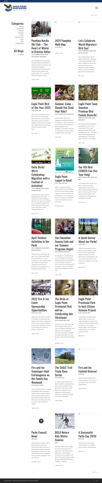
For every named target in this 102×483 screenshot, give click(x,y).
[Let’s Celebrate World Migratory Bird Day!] (88, 29)
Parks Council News (39, 434)
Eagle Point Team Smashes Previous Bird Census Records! (87, 109)
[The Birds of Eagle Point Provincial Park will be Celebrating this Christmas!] (65, 287)
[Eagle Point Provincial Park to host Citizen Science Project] (88, 287)
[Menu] (96, 7)
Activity (33, 54)
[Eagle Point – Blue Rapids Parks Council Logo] (15, 7)
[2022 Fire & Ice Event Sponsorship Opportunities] (41, 287)
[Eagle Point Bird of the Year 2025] (41, 92)
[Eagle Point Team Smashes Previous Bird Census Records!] (88, 92)
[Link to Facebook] (4, 1)
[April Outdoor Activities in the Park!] (41, 226)
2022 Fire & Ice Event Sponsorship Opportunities (40, 304)
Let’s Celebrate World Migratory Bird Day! (87, 44)
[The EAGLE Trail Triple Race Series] (65, 356)
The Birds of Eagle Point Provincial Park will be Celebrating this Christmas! (64, 308)
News (36, 56)
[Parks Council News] (41, 421)
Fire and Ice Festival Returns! (87, 369)
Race (38, 56)
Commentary (38, 54)
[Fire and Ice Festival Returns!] (88, 356)
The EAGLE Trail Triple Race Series (63, 371)
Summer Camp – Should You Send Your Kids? (64, 107)
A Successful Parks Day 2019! (87, 434)
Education (90, 51)
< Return (21, 54)
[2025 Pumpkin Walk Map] (65, 29)
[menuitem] (96, 7)
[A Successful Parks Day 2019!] (88, 421)
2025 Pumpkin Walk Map (63, 42)
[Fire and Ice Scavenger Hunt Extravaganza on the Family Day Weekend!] (41, 356)
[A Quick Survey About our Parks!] (88, 226)
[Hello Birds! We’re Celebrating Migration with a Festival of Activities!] (41, 156)
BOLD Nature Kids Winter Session (62, 436)
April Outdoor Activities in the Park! (40, 241)
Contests (37, 385)
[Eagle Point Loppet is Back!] (65, 160)
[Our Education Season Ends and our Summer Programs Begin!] (65, 226)
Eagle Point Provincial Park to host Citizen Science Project (87, 304)
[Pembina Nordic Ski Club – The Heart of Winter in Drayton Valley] (41, 29)
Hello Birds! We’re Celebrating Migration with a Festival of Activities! (40, 176)
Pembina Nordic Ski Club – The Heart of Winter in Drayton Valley (41, 46)
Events (42, 54)
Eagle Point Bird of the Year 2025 (41, 106)
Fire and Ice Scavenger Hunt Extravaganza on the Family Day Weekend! (40, 374)
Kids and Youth (81, 53)
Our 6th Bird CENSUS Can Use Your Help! (87, 171)
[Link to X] (7, 1)
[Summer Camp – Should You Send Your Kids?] (65, 92)
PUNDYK (36, 480)
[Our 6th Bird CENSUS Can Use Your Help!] (88, 156)
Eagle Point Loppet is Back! (63, 178)
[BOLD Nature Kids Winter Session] (65, 421)
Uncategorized (43, 56)
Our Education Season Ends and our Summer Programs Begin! (64, 243)
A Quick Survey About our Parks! (87, 240)
